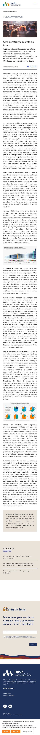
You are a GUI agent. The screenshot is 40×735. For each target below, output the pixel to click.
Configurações (27, 731)
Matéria (15, 11)
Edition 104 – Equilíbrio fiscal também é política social (17, 557)
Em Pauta (9, 11)
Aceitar (6, 731)
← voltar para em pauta (13, 17)
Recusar (15, 731)
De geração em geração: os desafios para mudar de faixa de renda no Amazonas (18, 565)
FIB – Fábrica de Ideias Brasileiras (14, 714)
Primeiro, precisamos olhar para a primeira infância (18, 572)
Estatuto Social (7, 693)
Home (4, 11)
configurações (31, 727)
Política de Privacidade (8, 695)
